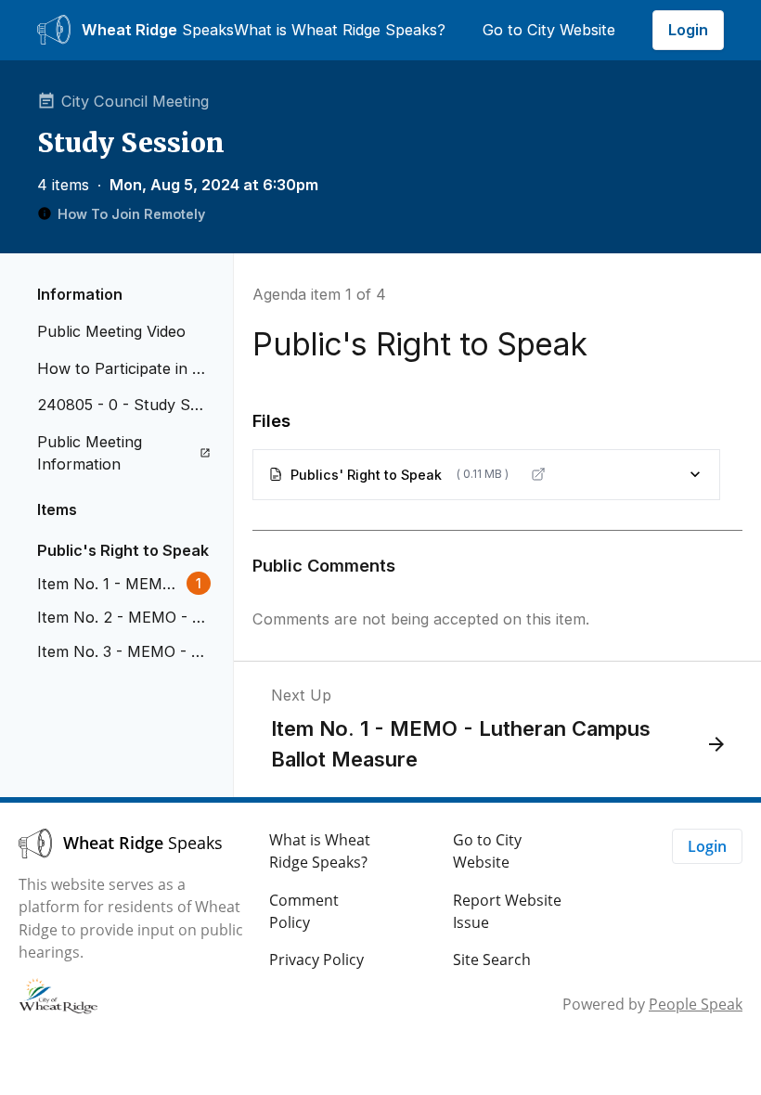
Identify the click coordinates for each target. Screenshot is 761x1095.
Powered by (652, 1004)
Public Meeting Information (89, 452)
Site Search (492, 959)
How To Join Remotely (131, 214)
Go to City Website (549, 29)
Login (688, 29)
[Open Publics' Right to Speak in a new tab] (538, 474)
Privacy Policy (316, 959)
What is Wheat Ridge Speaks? (339, 29)
